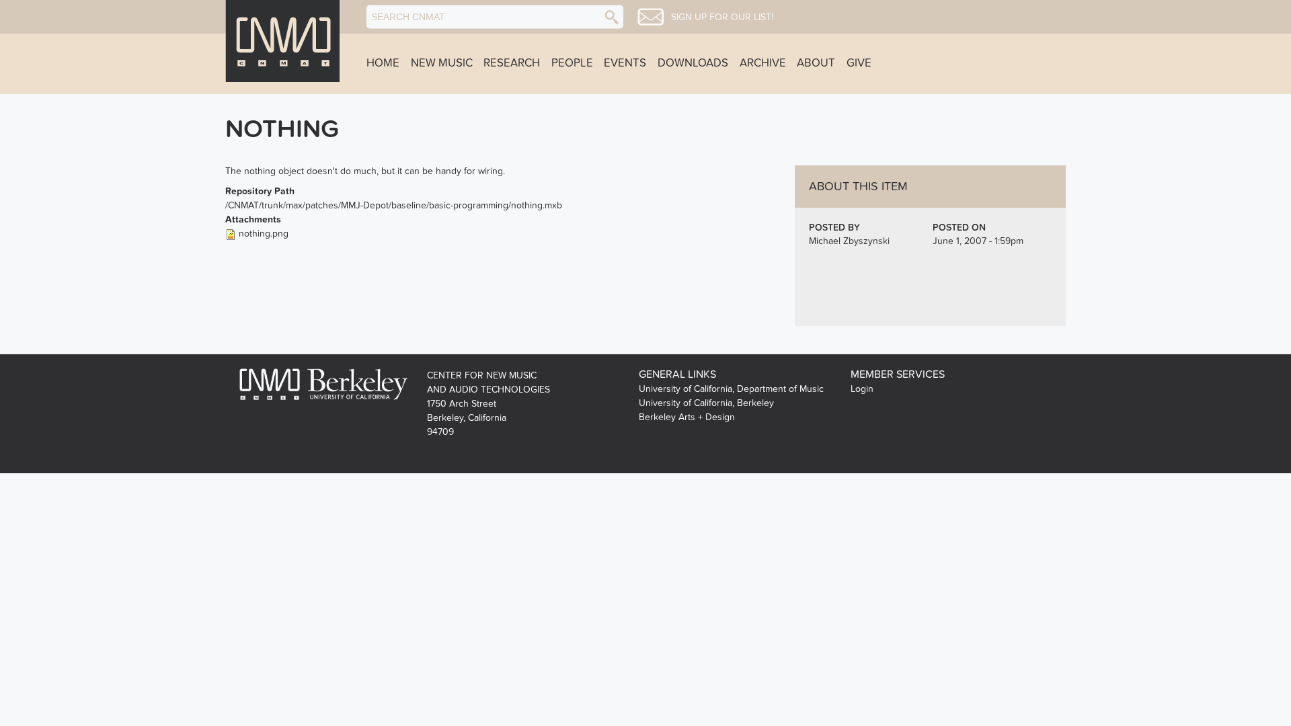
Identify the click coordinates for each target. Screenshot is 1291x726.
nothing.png (263, 233)
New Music (442, 63)
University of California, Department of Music (731, 389)
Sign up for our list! (722, 17)
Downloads (693, 63)
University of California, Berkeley (706, 403)
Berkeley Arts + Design (687, 417)
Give (859, 63)
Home (382, 63)
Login (862, 389)
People (572, 63)
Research (511, 63)
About (816, 63)
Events (625, 63)
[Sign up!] (650, 17)
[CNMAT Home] (282, 41)
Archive (763, 63)
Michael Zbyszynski (849, 241)
